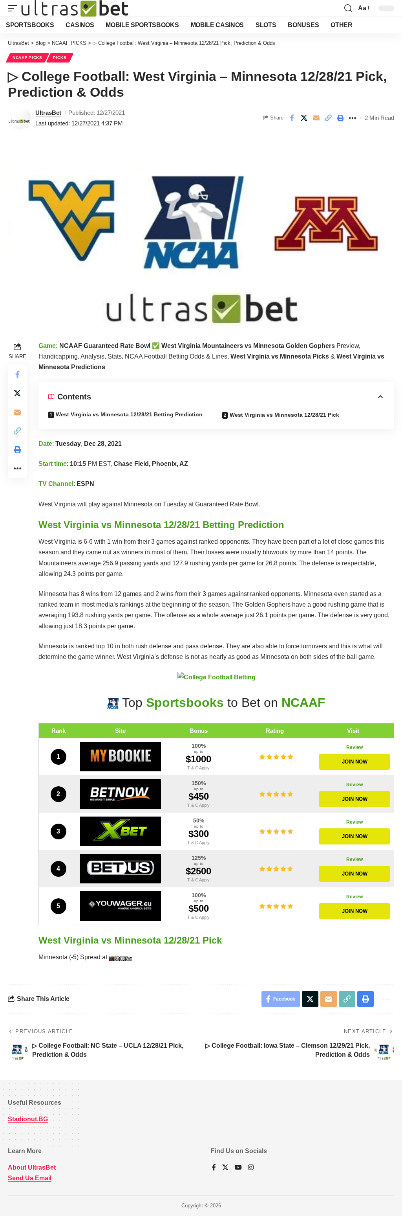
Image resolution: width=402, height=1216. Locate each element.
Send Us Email (29, 1178)
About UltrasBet (32, 1167)
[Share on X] (303, 118)
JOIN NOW (354, 762)
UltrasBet (48, 112)
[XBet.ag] (120, 831)
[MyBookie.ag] (120, 756)
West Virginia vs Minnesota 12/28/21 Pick (284, 415)
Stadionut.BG (28, 1119)
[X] (225, 1168)
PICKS (60, 57)
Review (354, 747)
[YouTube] (238, 1168)
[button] (14, 8)
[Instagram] (251, 1168)
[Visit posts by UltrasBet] (19, 118)
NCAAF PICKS (27, 57)
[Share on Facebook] (291, 118)
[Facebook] (214, 1168)
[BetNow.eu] (120, 794)
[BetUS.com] (120, 868)
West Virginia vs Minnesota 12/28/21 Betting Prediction (129, 414)
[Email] (316, 118)
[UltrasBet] (74, 8)
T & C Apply (198, 767)
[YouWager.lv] (120, 906)
